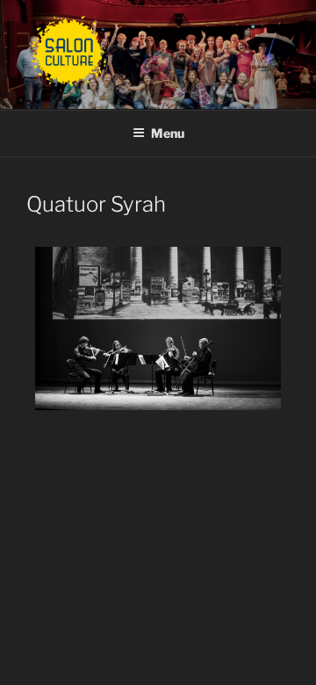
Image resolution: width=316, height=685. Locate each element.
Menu (167, 133)
